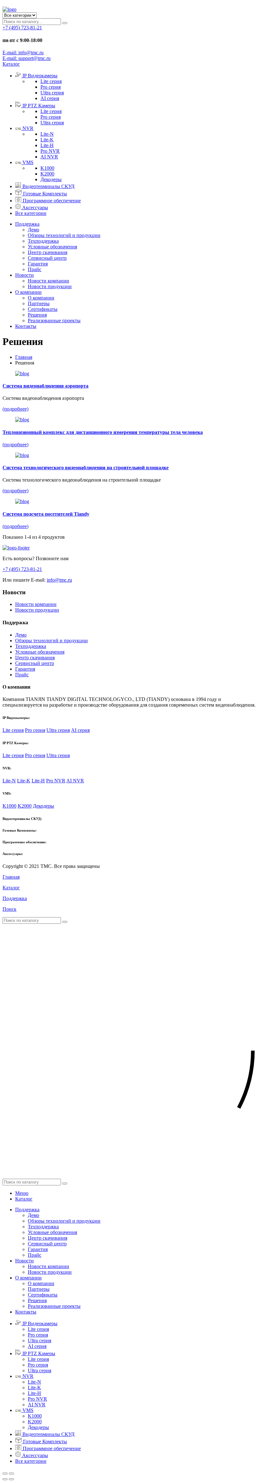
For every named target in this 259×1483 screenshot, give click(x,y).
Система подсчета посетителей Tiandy (46, 514)
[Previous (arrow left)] (5, 1479)
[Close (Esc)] (5, 1473)
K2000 (47, 173)
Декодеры (51, 179)
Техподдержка (43, 241)
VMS (27, 162)
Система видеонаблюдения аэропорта (45, 386)
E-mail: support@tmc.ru (27, 58)
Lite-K (47, 139)
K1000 (47, 168)
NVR (27, 128)
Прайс (34, 269)
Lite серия (51, 81)
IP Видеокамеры (39, 75)
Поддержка (27, 224)
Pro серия (50, 87)
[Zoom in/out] (11, 1473)
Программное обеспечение (52, 200)
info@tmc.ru (59, 580)
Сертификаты (42, 309)
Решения (37, 314)
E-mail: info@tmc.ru (23, 52)
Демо (33, 229)
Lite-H (47, 145)
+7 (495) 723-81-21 (22, 27)
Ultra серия (52, 92)
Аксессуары (35, 207)
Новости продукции (50, 286)
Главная (23, 357)
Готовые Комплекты (45, 193)
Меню (21, 1193)
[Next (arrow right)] (11, 1479)
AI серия (49, 98)
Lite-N (47, 134)
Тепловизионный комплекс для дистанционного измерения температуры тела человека (103, 432)
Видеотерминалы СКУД (48, 186)
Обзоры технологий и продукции (64, 235)
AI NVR (49, 156)
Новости (24, 275)
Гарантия (38, 263)
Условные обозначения (52, 246)
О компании (28, 292)
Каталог (24, 1198)
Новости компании (48, 280)
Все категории (30, 213)
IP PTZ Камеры (38, 105)
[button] (11, 64)
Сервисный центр (47, 258)
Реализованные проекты (54, 320)
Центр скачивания (47, 252)
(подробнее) (15, 409)
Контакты (25, 326)
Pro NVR (50, 151)
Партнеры (39, 303)
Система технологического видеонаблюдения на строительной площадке (86, 467)
